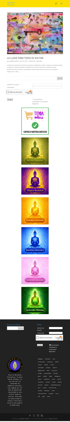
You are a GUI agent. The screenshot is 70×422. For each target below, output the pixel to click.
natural (59, 379)
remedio (40, 390)
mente (53, 379)
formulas (55, 373)
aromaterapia (41, 362)
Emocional (32, 61)
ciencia (52, 364)
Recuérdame (38, 99)
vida (39, 396)
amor (53, 359)
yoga (43, 396)
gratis (39, 376)
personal (40, 385)
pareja (54, 382)
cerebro (40, 364)
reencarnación (52, 387)
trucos (57, 393)
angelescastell (13, 61)
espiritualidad (47, 373)
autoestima (50, 362)
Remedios (46, 390)
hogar (50, 376)
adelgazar (40, 359)
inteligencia (57, 376)
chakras (46, 364)
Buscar (60, 78)
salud (53, 390)
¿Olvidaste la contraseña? (40, 101)
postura (46, 385)
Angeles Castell (24, 418)
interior (40, 379)
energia (40, 373)
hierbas (45, 376)
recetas (45, 387)
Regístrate (35, 104)
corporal (54, 367)
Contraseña (10, 87)
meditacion (46, 379)
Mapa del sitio (53, 418)
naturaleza (40, 382)
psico (39, 387)
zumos (48, 396)
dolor (48, 370)
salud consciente (42, 393)
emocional (54, 370)
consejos (48, 367)
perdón (60, 382)
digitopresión (41, 370)
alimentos (47, 359)
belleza (57, 362)
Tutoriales (39, 61)
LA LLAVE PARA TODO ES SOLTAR (25, 58)
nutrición (48, 382)
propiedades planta (56, 385)
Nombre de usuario (13, 84)
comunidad (40, 367)
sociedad (51, 393)
